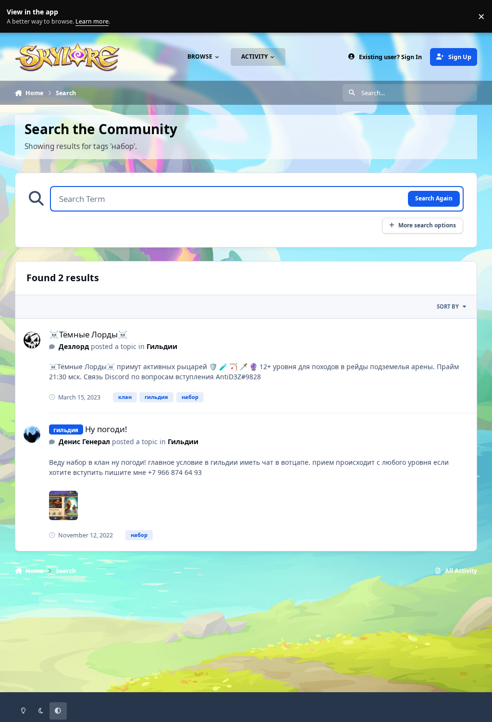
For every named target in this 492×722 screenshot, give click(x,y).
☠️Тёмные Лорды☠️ (88, 334)
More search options (427, 225)
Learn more (18, 16)
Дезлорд (74, 346)
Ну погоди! (106, 429)
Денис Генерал (84, 441)
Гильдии (162, 346)
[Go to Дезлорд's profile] (32, 340)
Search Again (434, 198)
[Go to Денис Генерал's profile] (32, 434)
